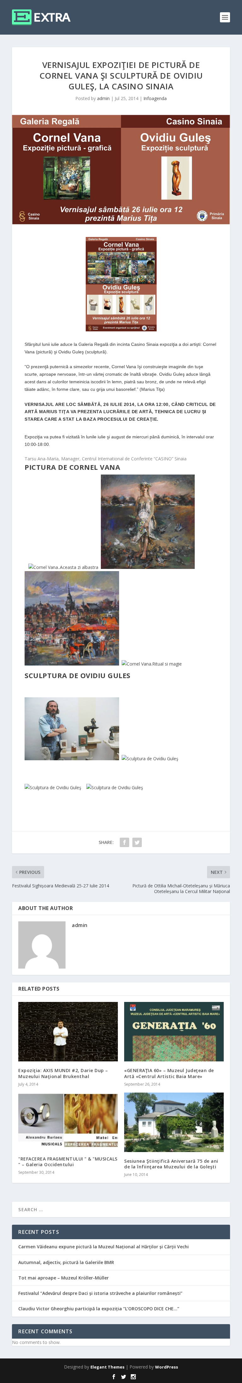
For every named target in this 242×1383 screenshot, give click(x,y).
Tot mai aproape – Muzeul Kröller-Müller (63, 1278)
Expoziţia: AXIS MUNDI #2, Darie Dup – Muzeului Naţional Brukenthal (63, 1073)
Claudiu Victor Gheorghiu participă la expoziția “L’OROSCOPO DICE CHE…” (98, 1309)
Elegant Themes (107, 1367)
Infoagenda (155, 98)
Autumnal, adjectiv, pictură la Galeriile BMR (66, 1262)
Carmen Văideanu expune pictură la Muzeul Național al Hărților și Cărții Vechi (103, 1247)
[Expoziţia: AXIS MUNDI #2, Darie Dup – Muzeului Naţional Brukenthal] (68, 1031)
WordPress (166, 1367)
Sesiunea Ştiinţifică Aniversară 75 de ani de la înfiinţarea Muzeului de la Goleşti (171, 1164)
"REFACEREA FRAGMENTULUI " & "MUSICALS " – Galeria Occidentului (68, 1161)
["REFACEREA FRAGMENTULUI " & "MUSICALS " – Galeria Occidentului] (68, 1121)
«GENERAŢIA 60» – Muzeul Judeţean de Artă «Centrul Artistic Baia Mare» (169, 1073)
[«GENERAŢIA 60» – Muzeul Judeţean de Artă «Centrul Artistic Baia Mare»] (174, 1031)
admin (103, 98)
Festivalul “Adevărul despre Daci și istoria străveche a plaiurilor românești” (100, 1293)
